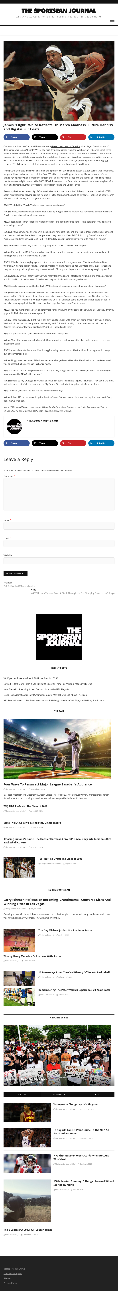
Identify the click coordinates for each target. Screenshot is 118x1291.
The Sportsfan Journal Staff (15, 789)
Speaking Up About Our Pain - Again (26, 1079)
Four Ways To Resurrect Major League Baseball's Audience (48, 784)
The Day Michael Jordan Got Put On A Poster (65, 930)
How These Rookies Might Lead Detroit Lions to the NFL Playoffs (36, 689)
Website (8, 555)
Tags (95, 1094)
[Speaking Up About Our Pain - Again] (59, 1055)
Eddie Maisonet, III (47, 935)
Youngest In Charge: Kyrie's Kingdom (75, 1104)
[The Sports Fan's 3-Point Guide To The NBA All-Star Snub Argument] (27, 1130)
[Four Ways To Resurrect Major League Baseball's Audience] (59, 749)
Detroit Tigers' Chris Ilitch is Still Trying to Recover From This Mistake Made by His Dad (48, 683)
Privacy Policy (10, 1283)
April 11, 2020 (63, 935)
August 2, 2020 (70, 863)
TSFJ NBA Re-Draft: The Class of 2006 (60, 858)
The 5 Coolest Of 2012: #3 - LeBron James (28, 1229)
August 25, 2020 (36, 811)
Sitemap (7, 1278)
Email (7, 538)
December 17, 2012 (86, 1109)
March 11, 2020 (29, 961)
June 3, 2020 (37, 1083)
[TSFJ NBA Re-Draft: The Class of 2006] (19, 867)
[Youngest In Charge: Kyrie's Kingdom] (27, 1104)
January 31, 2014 (85, 1138)
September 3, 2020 (37, 789)
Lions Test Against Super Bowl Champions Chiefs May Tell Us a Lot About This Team (45, 694)
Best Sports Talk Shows (14, 1268)
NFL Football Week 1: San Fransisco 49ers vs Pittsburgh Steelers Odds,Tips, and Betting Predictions (54, 700)
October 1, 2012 (85, 1164)
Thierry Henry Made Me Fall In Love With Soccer (32, 956)
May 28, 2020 (35, 909)
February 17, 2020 (65, 977)
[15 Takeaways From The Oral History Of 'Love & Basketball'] (19, 978)
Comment (9, 476)
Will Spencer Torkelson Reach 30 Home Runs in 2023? (31, 678)
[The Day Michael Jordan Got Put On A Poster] (19, 940)
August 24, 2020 (36, 827)
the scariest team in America (65, 146)
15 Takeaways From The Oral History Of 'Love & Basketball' (74, 972)
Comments (59, 1094)
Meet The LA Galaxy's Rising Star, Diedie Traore (32, 822)
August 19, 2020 (36, 847)
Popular (22, 1094)
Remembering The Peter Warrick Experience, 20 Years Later (74, 990)
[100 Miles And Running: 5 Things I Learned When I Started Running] (27, 1181)
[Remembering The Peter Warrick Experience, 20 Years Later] (19, 997)
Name (7, 520)
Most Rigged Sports (13, 1273)
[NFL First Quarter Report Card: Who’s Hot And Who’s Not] (27, 1155)
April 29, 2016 (77, 1190)
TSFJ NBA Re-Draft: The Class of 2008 (25, 806)
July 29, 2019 (63, 995)
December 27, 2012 (29, 1235)
